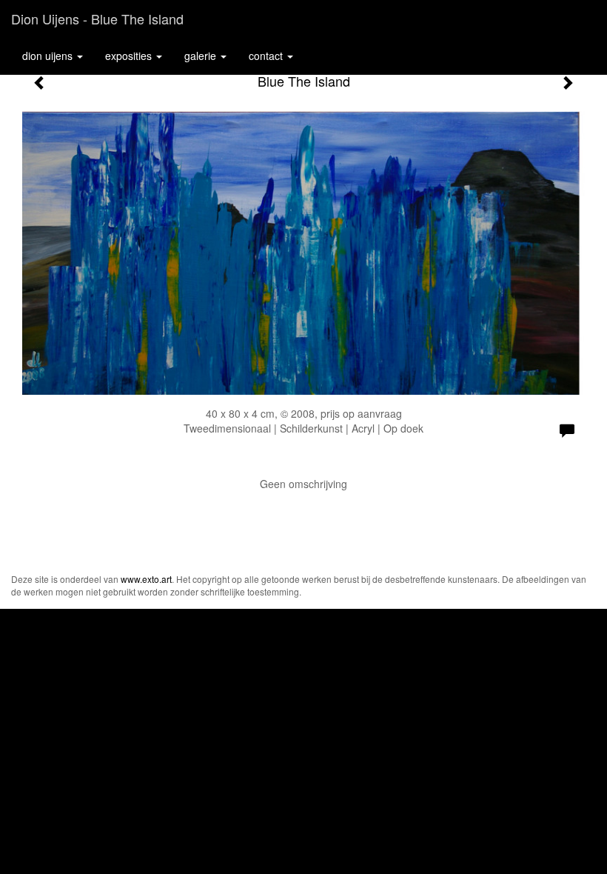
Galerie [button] (201, 55)
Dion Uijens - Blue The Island (97, 18)
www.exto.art (146, 579)
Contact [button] (267, 55)
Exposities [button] (130, 55)
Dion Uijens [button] (49, 55)
